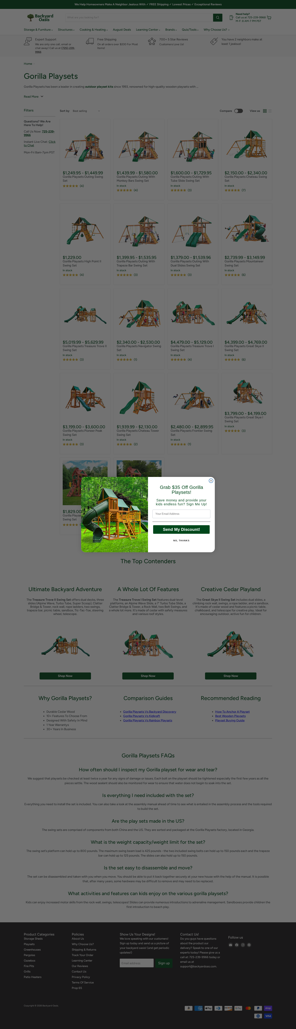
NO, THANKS (181, 540)
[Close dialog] (211, 481)
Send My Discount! (181, 529)
